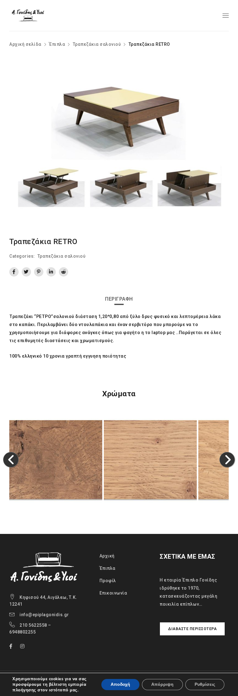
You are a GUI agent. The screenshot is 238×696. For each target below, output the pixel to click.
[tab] (119, 299)
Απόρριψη (162, 684)
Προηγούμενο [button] (11, 459)
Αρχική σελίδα (25, 44)
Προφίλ (107, 580)
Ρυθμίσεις (205, 684)
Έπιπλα (57, 44)
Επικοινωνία (113, 593)
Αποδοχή (120, 684)
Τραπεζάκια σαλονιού (97, 44)
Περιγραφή (119, 299)
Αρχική (107, 555)
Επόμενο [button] (227, 459)
